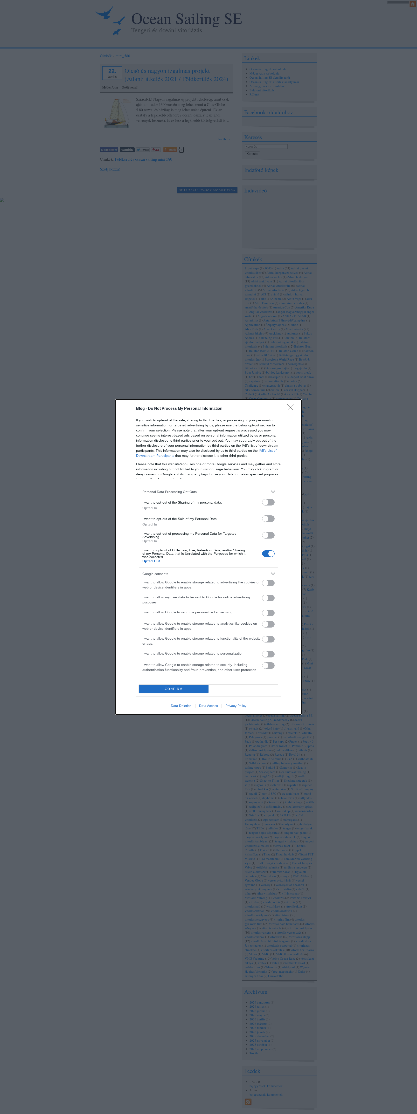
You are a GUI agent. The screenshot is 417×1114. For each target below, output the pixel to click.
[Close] (292, 408)
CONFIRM (174, 689)
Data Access (208, 706)
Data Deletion (181, 706)
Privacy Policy (235, 706)
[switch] (268, 502)
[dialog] (208, 557)
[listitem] (208, 491)
